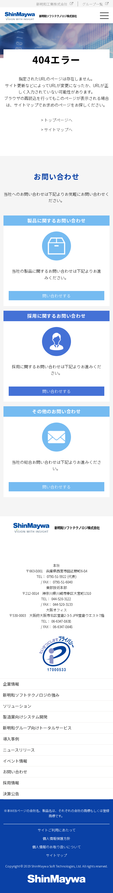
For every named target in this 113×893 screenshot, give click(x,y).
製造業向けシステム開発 (25, 717)
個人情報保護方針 (56, 838)
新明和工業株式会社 (52, 3)
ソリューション (17, 706)
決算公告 (11, 794)
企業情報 (11, 684)
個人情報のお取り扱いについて (56, 846)
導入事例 (11, 739)
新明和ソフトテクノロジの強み (31, 695)
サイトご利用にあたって (57, 829)
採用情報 (11, 783)
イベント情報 (15, 761)
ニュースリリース (19, 750)
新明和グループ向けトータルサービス (37, 728)
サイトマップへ (58, 129)
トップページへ (58, 120)
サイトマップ (56, 855)
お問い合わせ (15, 772)
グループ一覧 (92, 3)
